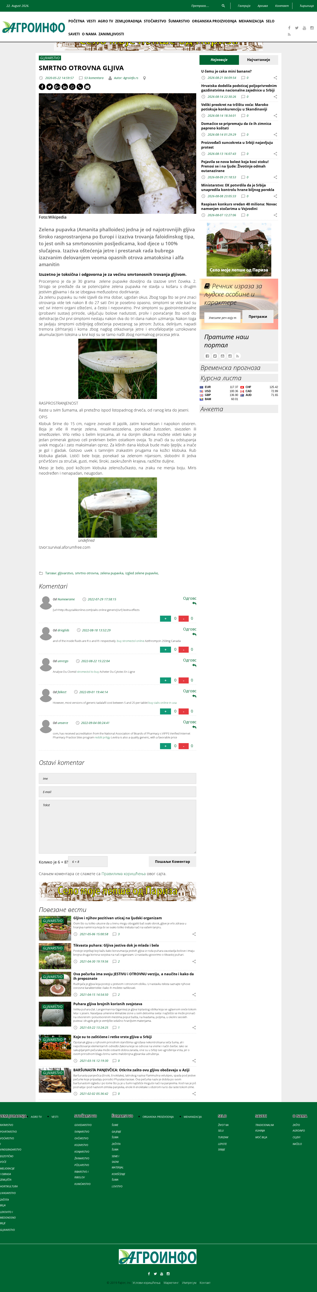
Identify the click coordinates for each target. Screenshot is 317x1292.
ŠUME (115, 1125)
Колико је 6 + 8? (53, 862)
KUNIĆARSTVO (82, 1184)
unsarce (63, 723)
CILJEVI (296, 1137)
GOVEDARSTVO (83, 1125)
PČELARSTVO (81, 1165)
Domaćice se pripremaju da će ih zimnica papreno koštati (236, 125)
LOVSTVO (117, 1186)
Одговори (192, 598)
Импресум (189, 1283)
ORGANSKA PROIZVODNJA (214, 21)
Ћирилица (307, 6)
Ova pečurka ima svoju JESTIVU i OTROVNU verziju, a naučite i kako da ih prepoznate (133, 976)
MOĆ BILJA (261, 1137)
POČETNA (76, 21)
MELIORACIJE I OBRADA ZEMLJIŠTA (7, 1174)
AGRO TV (105, 21)
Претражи (258, 316)
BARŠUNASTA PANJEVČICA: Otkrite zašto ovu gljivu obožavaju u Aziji (131, 1070)
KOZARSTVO (81, 1145)
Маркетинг (171, 1283)
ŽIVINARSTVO (81, 1158)
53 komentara (94, 78)
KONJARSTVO (81, 1152)
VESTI (91, 21)
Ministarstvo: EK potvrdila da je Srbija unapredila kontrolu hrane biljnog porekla (237, 187)
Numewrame (66, 599)
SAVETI (74, 34)
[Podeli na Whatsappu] (72, 87)
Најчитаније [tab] (258, 59)
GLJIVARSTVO (7, 1230)
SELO (270, 21)
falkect (62, 692)
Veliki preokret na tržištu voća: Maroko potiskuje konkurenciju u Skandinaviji (234, 107)
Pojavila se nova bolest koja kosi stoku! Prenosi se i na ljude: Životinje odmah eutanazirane (235, 166)
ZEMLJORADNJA (128, 21)
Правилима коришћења (124, 873)
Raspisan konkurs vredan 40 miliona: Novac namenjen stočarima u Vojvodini (239, 206)
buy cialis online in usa (162, 703)
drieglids (63, 630)
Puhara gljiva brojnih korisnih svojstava (107, 1004)
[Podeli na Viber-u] (80, 87)
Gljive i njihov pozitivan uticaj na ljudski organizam (117, 918)
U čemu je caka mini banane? (226, 71)
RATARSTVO (6, 1125)
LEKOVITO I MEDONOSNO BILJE (8, 1217)
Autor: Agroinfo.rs (125, 78)
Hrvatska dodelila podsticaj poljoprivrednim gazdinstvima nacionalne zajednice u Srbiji (239, 88)
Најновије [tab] (219, 59)
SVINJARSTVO (81, 1132)
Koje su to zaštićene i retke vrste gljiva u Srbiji (112, 1036)
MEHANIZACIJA (251, 21)
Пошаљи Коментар (172, 861)
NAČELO (297, 1144)
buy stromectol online (130, 641)
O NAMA (89, 34)
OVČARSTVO (81, 1138)
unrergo (63, 661)
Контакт (205, 1283)
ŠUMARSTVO (179, 21)
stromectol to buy (88, 672)
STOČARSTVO (155, 21)
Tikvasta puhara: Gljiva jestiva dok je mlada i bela (116, 945)
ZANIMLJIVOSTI (111, 34)
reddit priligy (102, 737)
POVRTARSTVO (8, 1132)
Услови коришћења (146, 1283)
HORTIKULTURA (9, 1186)
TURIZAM (223, 1137)
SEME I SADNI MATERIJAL (118, 1161)
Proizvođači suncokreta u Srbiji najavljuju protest (237, 144)
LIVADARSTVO (8, 1193)
